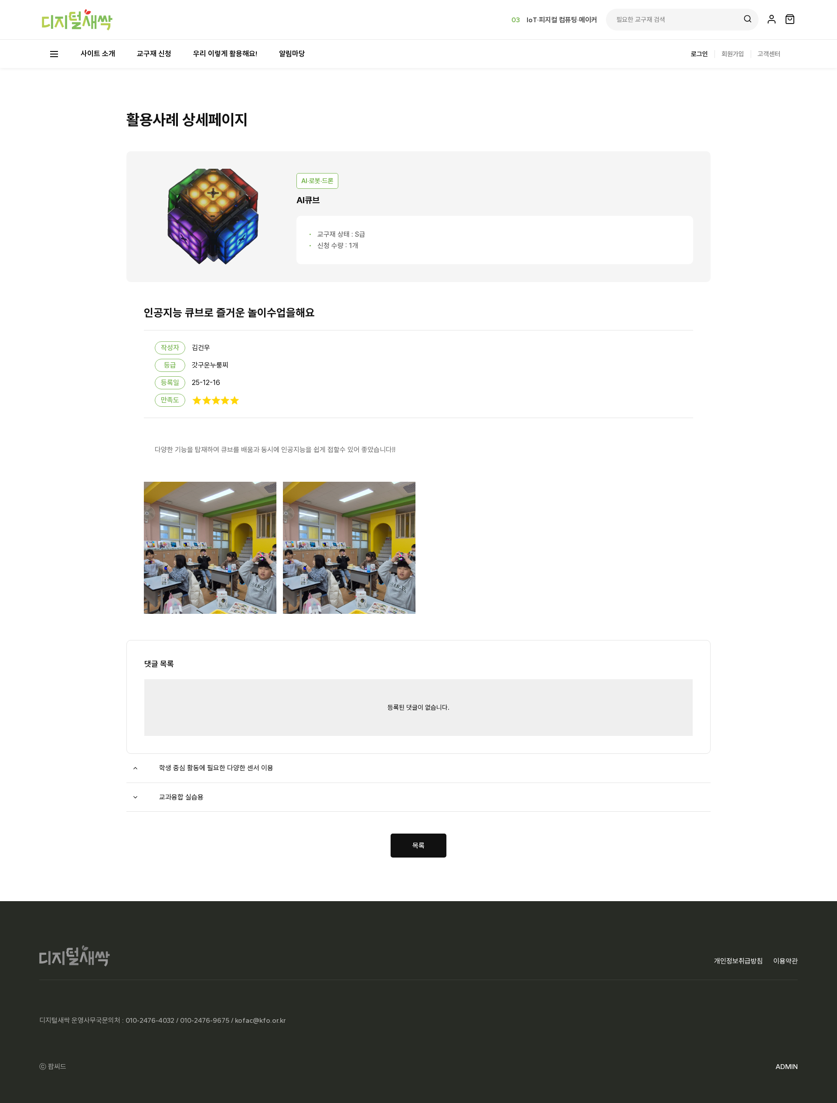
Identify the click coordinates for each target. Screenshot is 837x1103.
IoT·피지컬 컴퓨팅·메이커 (562, 20)
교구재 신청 (154, 53)
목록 (418, 845)
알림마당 (292, 53)
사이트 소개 (98, 53)
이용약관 (785, 961)
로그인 (699, 54)
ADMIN (787, 1066)
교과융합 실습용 (181, 797)
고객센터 (769, 54)
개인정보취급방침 (738, 961)
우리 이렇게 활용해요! (225, 53)
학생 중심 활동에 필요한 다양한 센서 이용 (216, 768)
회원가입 (732, 54)
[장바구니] (790, 20)
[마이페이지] (771, 20)
